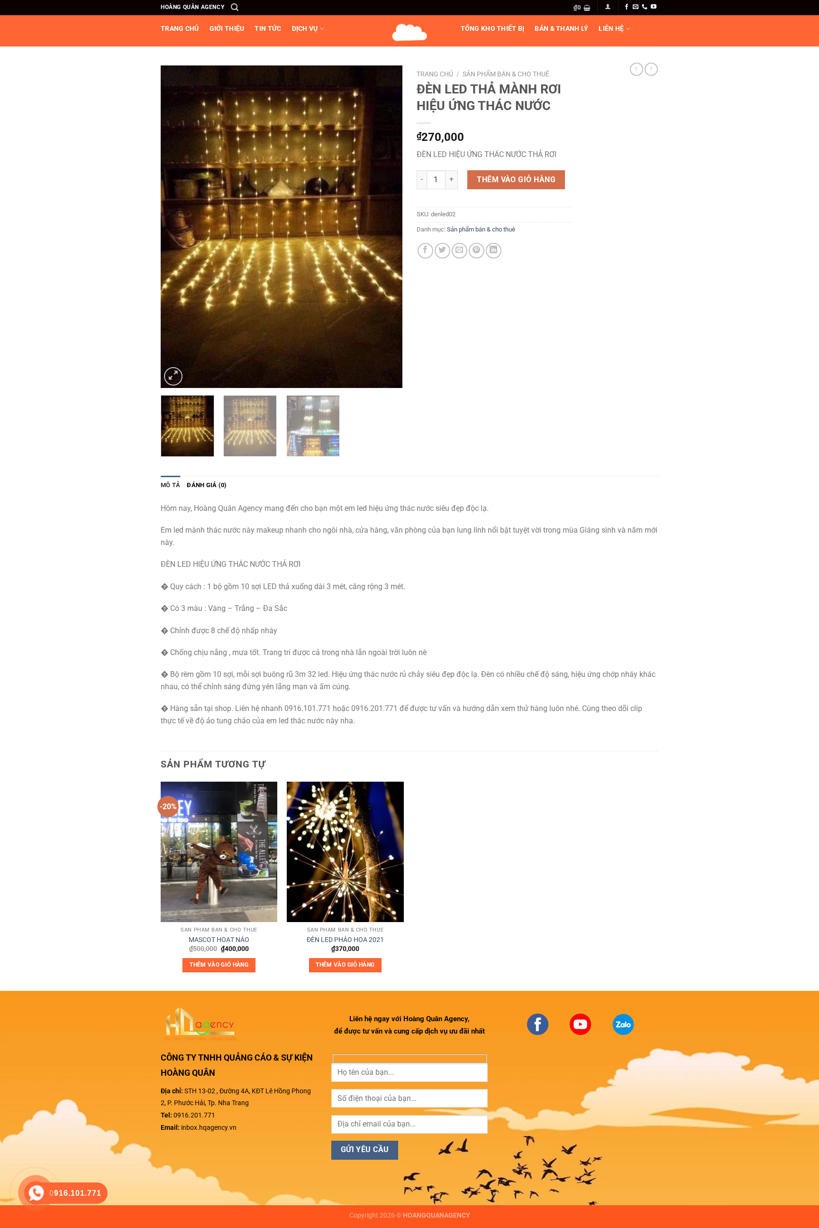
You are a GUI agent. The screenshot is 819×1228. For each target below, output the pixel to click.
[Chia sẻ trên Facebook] (425, 251)
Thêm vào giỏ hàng (516, 179)
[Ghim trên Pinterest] (476, 251)
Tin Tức (268, 29)
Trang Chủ (180, 29)
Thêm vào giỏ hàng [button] (219, 964)
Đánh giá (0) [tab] (207, 485)
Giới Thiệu (227, 29)
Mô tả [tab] (170, 485)
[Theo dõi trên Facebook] (626, 7)
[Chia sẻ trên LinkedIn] (493, 251)
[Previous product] (651, 69)
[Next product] (636, 69)
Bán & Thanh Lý (561, 29)
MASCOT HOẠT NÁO (219, 940)
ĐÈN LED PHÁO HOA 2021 (345, 940)
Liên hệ (611, 29)
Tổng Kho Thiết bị (493, 29)
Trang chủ (435, 74)
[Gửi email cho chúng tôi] (635, 7)
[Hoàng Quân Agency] (409, 30)
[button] (234, 7)
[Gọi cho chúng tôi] (644, 7)
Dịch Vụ (305, 29)
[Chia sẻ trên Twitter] (442, 251)
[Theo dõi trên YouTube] (653, 7)
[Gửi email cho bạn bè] (459, 251)
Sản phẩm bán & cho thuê (506, 74)
